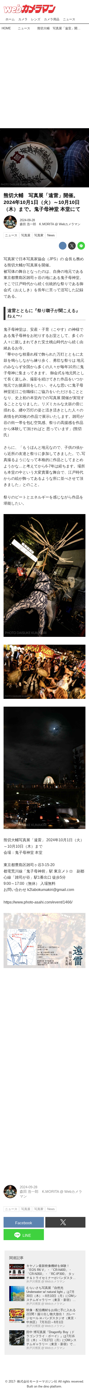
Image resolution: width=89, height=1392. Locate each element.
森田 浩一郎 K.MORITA (37, 224)
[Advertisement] (44, 78)
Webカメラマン (69, 224)
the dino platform (49, 1386)
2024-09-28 (27, 220)
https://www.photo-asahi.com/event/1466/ (38, 902)
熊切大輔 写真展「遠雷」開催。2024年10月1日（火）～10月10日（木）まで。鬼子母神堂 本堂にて (42, 202)
